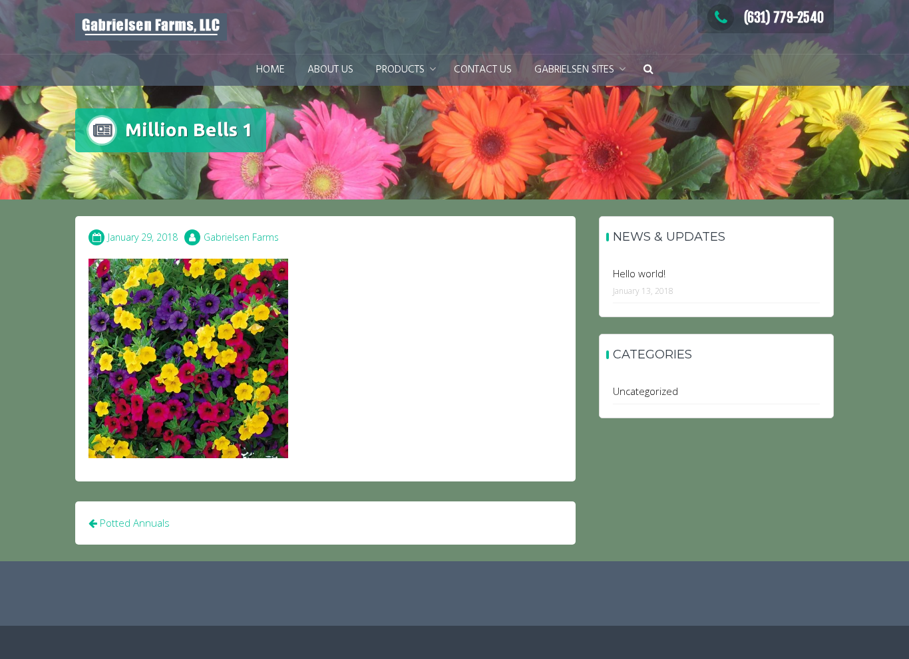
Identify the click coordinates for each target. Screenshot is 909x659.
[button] (648, 70)
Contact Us (483, 69)
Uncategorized (645, 391)
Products (400, 69)
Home (270, 69)
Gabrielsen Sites (574, 69)
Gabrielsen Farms (241, 237)
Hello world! (639, 273)
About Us (330, 69)
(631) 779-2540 (784, 17)
